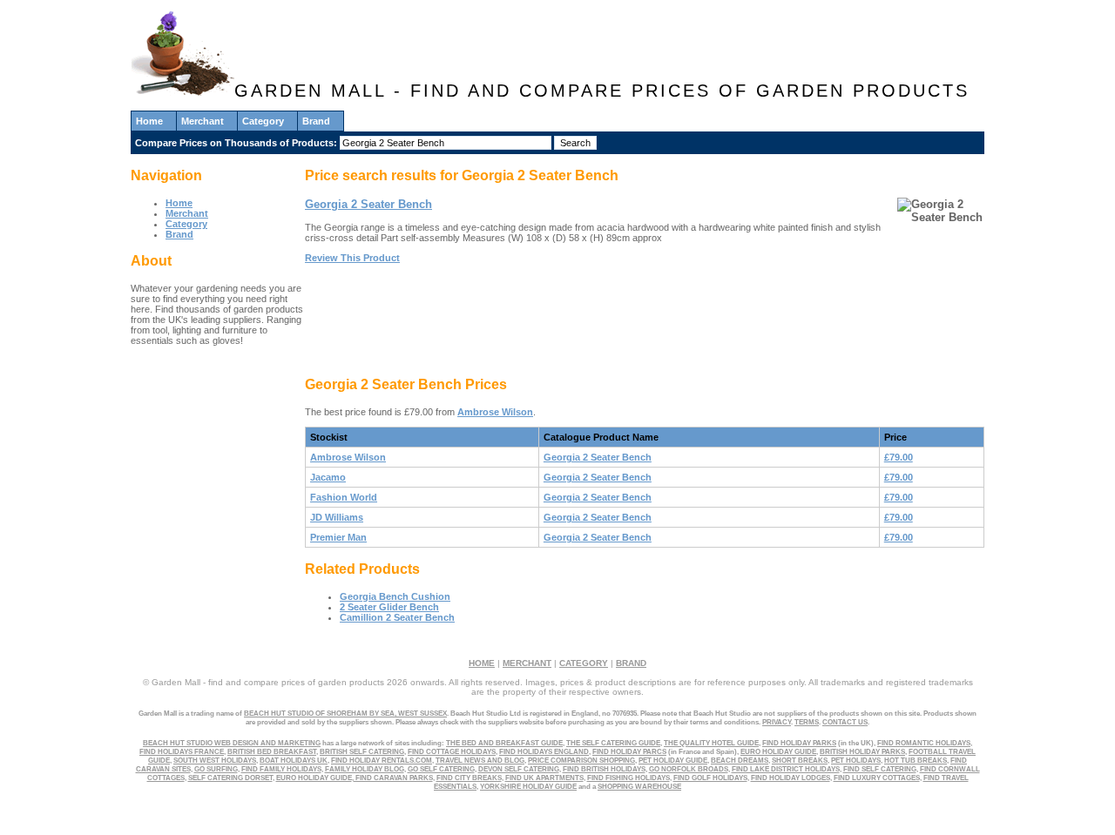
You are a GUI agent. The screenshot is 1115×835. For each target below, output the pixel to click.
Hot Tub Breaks (915, 760)
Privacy (776, 721)
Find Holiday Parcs (629, 751)
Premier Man (338, 537)
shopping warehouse (639, 786)
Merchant (202, 121)
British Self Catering (362, 751)
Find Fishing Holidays (628, 777)
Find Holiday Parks (799, 742)
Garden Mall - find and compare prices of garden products (602, 90)
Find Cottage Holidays (452, 751)
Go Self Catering (441, 768)
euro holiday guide (778, 751)
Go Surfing (216, 768)
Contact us (845, 721)
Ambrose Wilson (495, 412)
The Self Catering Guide (613, 742)
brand (631, 663)
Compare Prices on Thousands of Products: (237, 143)
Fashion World (343, 497)
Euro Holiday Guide (314, 777)
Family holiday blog (364, 768)
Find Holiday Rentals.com (381, 760)
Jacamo (328, 477)
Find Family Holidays (281, 768)
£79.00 (898, 457)
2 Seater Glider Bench (389, 607)
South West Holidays (214, 760)
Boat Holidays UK (294, 760)
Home (149, 121)
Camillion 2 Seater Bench (397, 617)
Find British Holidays (604, 768)
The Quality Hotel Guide (711, 742)
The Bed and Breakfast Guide (504, 742)
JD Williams (336, 517)
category (583, 663)
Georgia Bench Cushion (395, 596)
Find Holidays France (181, 751)
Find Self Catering (879, 768)
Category (263, 121)
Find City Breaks (469, 777)
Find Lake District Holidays (786, 768)
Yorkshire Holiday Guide (528, 786)
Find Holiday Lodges (790, 777)
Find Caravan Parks (393, 777)
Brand (316, 121)
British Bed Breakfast (271, 751)
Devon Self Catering (518, 768)
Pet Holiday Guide (673, 760)
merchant (527, 663)
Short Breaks (800, 760)
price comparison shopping (581, 760)
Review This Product (352, 258)
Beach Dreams (739, 760)
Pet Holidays (856, 760)
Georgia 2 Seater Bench (368, 204)
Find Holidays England (544, 751)
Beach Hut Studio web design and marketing (232, 742)
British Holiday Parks (862, 751)
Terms (806, 721)
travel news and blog (480, 760)
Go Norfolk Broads (688, 768)
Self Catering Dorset (230, 777)
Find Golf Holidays (710, 777)
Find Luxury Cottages (877, 777)
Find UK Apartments (544, 777)
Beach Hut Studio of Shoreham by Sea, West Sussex (345, 713)
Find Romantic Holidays (923, 742)
